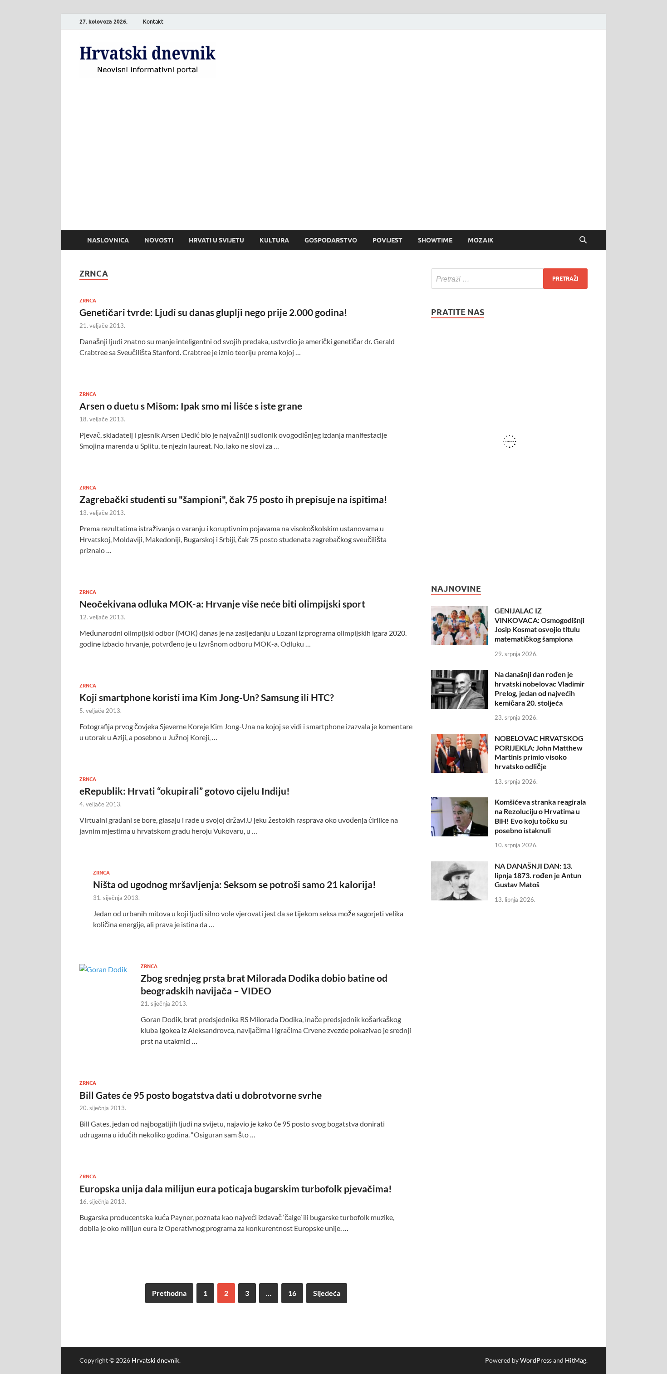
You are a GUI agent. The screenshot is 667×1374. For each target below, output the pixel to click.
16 (292, 1293)
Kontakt (153, 21)
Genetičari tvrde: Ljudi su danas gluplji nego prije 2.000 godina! (213, 312)
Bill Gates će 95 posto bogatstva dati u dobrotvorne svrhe (200, 1095)
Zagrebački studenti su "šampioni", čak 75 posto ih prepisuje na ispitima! (233, 499)
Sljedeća (326, 1293)
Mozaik (481, 240)
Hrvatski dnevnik (155, 1360)
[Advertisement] (333, 161)
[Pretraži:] (509, 278)
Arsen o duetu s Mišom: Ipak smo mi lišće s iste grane (190, 405)
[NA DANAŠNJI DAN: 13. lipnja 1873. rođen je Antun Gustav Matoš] (459, 866)
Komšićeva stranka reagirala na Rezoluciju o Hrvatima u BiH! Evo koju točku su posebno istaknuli (540, 815)
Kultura (274, 240)
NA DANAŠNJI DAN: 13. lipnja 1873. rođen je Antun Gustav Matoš (538, 875)
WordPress (536, 1360)
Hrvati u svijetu (216, 240)
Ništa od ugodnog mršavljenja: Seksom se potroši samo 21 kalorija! (234, 884)
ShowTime (435, 240)
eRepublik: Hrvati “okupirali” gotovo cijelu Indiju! (184, 790)
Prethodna (169, 1293)
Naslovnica (108, 240)
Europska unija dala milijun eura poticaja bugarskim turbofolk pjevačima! (235, 1188)
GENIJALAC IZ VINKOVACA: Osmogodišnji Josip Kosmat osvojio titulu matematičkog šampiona (539, 624)
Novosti (158, 240)
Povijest (387, 240)
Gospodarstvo (330, 240)
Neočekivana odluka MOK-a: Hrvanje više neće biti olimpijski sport (222, 603)
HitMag (575, 1360)
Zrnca (87, 300)
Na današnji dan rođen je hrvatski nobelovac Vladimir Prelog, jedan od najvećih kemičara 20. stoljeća (540, 688)
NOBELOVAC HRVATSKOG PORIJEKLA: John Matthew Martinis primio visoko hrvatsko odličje (539, 752)
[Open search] (583, 240)
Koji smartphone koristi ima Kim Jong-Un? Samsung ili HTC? (206, 697)
